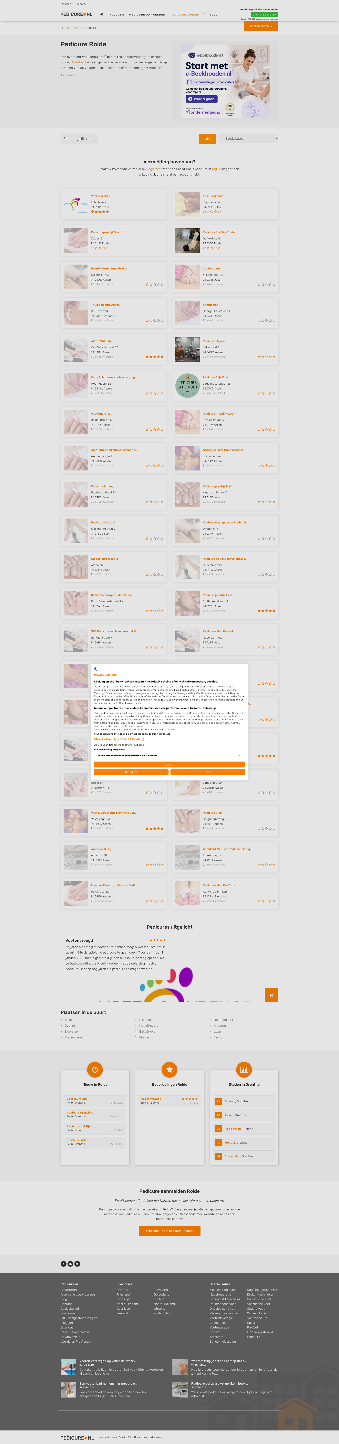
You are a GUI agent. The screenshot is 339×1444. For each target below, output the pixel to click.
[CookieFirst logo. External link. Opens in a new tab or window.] (95, 669)
